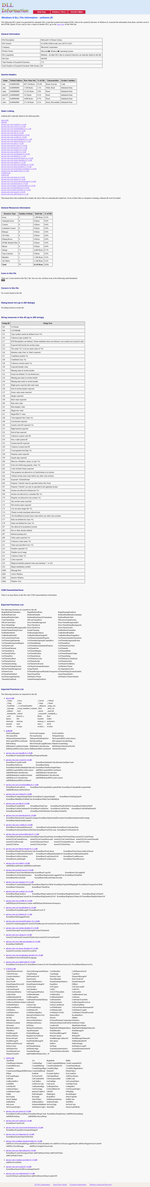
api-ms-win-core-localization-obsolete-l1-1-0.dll (18, 169)
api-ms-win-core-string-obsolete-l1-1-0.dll (16, 160)
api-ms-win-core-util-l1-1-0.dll (12, 143)
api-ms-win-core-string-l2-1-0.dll (13, 179)
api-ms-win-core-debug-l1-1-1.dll (13, 156)
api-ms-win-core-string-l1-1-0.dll (13, 131)
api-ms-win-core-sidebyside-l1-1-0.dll (15, 171)
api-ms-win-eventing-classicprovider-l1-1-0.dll (18, 186)
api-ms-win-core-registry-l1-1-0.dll (14, 150)
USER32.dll (5, 173)
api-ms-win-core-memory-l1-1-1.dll (14, 148)
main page (60, 24)
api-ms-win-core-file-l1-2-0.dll (12, 133)
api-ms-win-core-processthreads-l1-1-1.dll (16, 139)
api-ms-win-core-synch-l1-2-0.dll (13, 127)
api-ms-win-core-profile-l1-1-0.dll (13, 152)
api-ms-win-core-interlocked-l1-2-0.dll (15, 135)
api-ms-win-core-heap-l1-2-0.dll (13, 177)
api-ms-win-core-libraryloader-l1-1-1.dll (16, 141)
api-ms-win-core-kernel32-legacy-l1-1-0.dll (17, 158)
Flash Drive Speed (60, 1185)
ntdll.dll (4, 122)
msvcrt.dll (4, 120)
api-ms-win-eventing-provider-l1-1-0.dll (16, 190)
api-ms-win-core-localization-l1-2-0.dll (15, 154)
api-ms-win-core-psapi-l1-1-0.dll (13, 192)
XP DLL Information (42, 1185)
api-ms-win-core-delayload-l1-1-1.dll (14, 194)
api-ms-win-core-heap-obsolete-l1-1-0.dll (16, 167)
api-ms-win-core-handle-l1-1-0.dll (13, 124)
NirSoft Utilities (77, 12)
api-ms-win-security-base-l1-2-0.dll (14, 146)
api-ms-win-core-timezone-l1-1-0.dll (14, 184)
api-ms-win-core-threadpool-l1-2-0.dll (15, 188)
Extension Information (78, 1185)
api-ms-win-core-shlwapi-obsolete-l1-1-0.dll (17, 165)
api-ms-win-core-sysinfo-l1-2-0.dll (13, 137)
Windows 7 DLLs (59, 12)
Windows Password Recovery (101, 1185)
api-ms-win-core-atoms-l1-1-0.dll (13, 162)
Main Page (41, 12)
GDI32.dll (5, 175)
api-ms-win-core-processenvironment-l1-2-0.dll (18, 181)
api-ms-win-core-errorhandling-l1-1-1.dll (16, 129)
